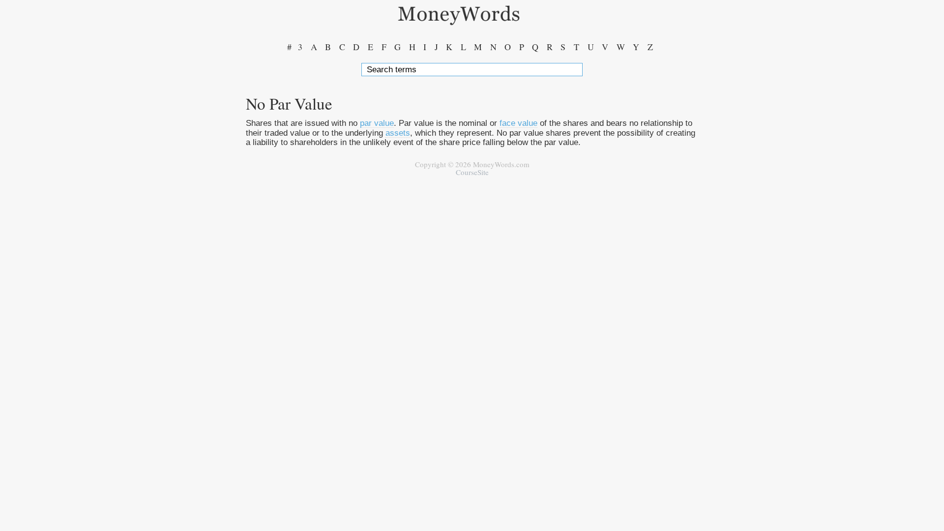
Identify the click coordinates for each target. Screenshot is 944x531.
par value (377, 122)
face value (518, 122)
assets (397, 132)
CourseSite (472, 172)
